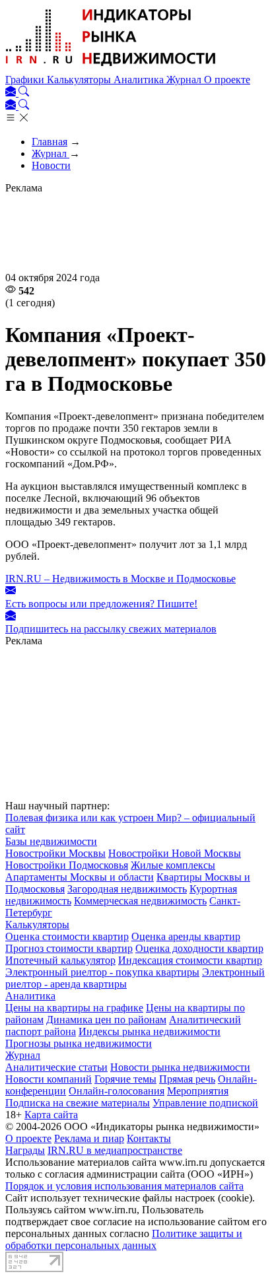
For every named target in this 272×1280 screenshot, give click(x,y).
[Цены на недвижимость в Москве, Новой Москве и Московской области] (111, 67)
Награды (25, 1150)
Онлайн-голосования (116, 1090)
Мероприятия (197, 1090)
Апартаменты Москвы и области (79, 877)
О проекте (227, 79)
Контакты (149, 1138)
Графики (26, 79)
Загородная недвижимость (127, 888)
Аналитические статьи (56, 1067)
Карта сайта (51, 1114)
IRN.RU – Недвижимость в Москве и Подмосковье (120, 578)
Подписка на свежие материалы (77, 1102)
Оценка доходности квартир (199, 948)
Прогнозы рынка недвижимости (78, 1043)
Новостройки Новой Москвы (174, 853)
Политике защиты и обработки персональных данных (123, 1239)
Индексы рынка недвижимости (150, 1031)
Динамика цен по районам (106, 1019)
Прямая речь (187, 1079)
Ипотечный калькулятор (60, 960)
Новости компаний (48, 1079)
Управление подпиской (205, 1102)
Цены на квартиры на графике (74, 1007)
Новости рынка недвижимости (180, 1067)
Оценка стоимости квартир (67, 936)
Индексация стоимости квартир (190, 960)
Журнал (185, 79)
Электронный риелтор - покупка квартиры (102, 972)
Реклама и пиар (89, 1138)
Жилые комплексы (173, 865)
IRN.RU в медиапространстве (115, 1150)
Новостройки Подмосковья (66, 865)
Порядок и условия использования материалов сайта (124, 1186)
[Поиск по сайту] (23, 92)
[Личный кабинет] (11, 92)
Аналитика (140, 79)
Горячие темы (125, 1079)
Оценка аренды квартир (185, 936)
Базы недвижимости (51, 841)
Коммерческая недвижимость (140, 900)
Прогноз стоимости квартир (69, 948)
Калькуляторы (80, 79)
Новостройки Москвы (55, 853)
